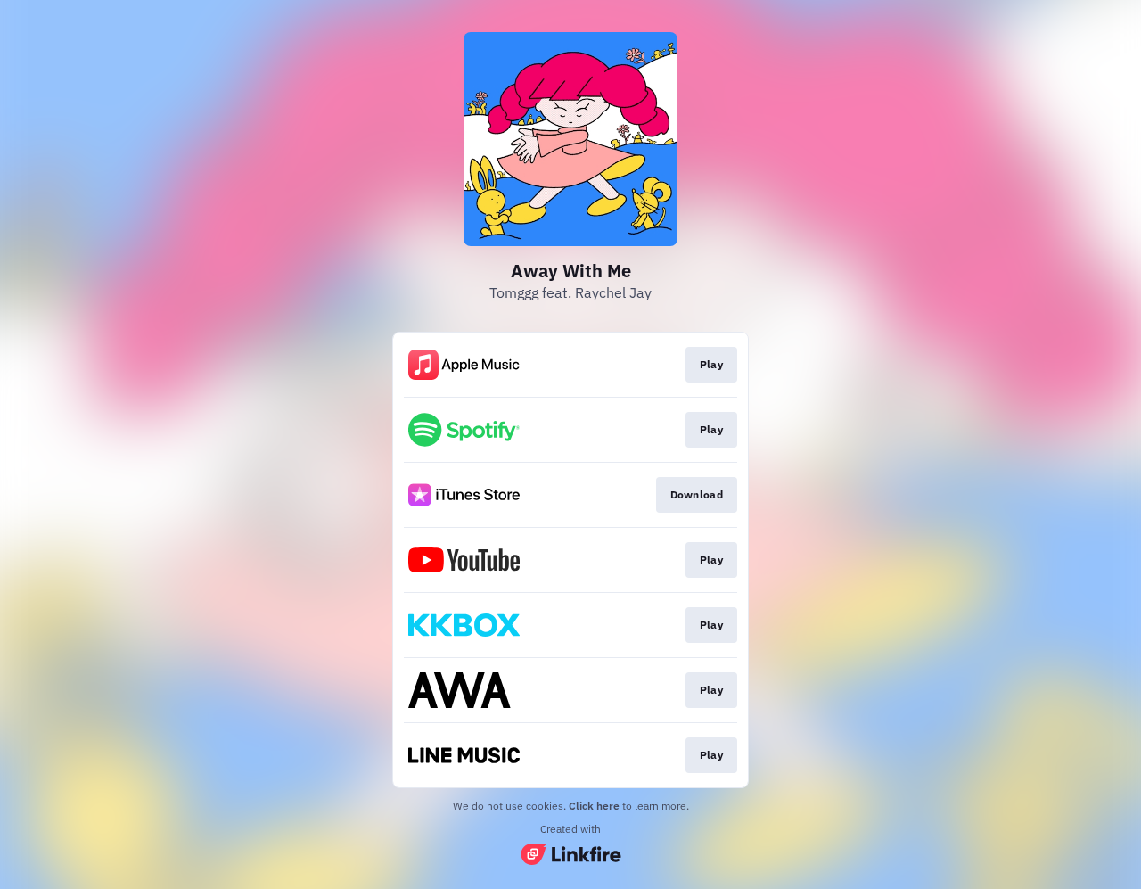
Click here (594, 805)
